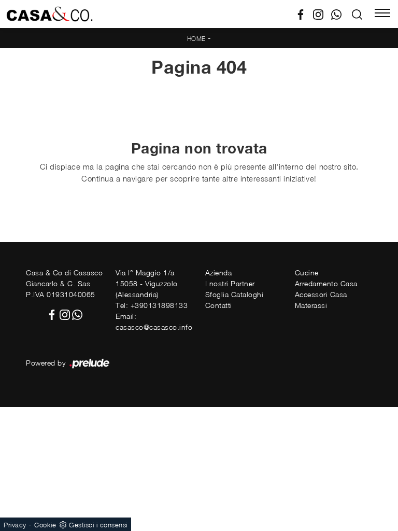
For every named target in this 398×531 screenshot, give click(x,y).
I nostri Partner (230, 283)
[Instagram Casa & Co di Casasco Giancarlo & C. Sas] (322, 13)
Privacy (15, 525)
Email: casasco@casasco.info (154, 321)
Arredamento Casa (326, 283)
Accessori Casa (321, 294)
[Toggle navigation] (382, 14)
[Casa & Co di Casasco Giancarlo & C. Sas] (49, 14)
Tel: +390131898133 (152, 305)
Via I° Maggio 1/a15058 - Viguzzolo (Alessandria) (147, 283)
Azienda (218, 272)
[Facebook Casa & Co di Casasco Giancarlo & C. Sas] (304, 13)
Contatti (218, 305)
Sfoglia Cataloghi (234, 294)
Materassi (311, 305)
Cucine (307, 272)
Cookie (45, 525)
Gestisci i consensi (98, 525)
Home (196, 39)
